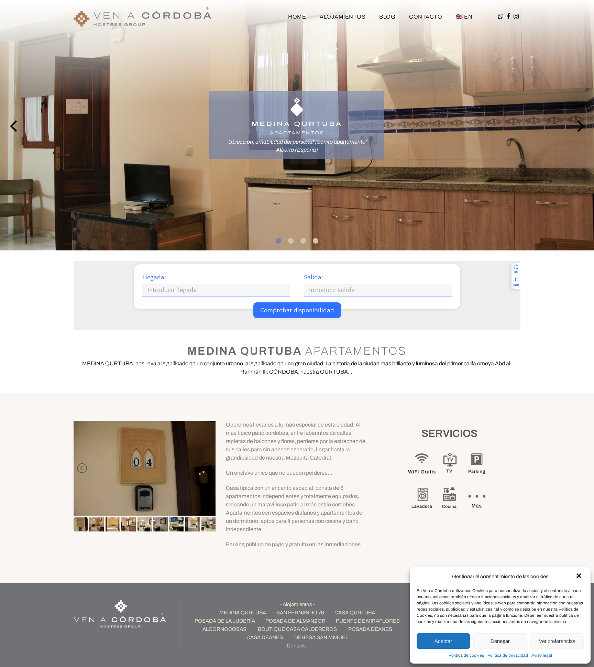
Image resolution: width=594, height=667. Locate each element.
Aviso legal (541, 655)
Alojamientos (342, 17)
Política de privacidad (507, 655)
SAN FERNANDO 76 (300, 612)
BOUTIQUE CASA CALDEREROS (297, 629)
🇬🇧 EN (464, 17)
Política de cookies (466, 655)
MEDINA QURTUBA (242, 612)
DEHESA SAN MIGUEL (321, 637)
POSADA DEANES (370, 629)
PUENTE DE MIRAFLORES (368, 621)
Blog (387, 17)
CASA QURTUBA (354, 612)
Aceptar (443, 641)
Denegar (500, 641)
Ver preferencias (557, 641)
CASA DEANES (264, 637)
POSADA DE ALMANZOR (295, 621)
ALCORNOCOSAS (224, 629)
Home (297, 17)
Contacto (425, 17)
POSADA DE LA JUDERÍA (225, 621)
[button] (579, 576)
